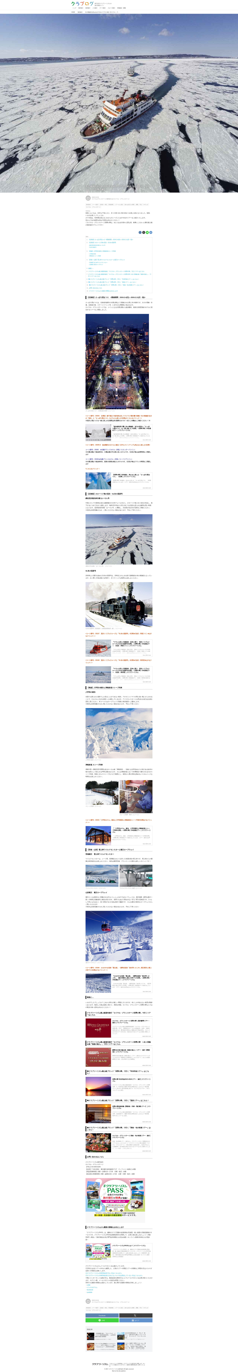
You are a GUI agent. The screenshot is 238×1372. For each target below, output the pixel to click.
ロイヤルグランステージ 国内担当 (102, 199)
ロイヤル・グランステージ (121, 199)
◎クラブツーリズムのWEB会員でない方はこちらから (104, 1273)
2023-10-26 (95, 197)
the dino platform (121, 1371)
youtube (89, 1292)
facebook (90, 1290)
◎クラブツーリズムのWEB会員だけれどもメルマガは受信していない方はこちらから (114, 1275)
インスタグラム (92, 1287)
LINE (88, 1285)
